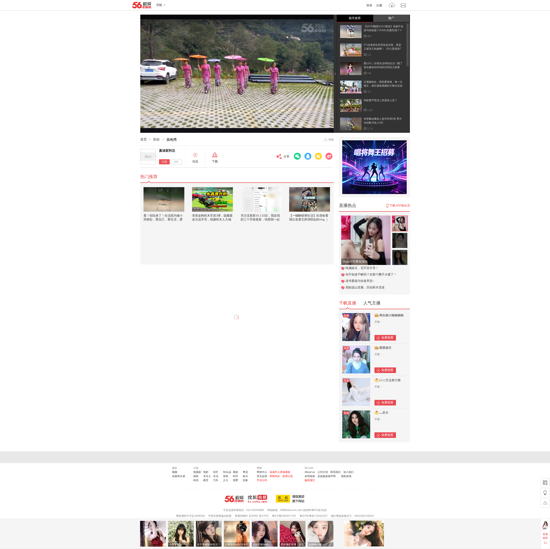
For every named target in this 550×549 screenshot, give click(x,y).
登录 (369, 5)
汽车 (215, 480)
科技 (196, 480)
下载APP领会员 (399, 205)
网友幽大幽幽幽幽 (391, 315)
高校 (235, 472)
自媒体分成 (178, 476)
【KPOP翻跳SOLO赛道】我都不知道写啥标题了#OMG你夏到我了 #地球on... (383, 30)
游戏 (225, 476)
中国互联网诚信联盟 (219, 515)
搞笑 (196, 476)
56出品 (227, 472)
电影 (205, 472)
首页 (143, 139)
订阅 (164, 161)
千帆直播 (347, 303)
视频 (174, 472)
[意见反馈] (545, 502)
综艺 (215, 472)
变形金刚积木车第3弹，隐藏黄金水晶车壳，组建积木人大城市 (212, 219)
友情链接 (310, 476)
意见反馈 (262, 476)
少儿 (225, 480)
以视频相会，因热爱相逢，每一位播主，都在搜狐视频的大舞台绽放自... (383, 85)
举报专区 (275, 476)
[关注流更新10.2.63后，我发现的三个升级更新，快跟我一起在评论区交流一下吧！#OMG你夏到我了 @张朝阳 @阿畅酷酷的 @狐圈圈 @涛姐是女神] (261, 199)
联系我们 (335, 472)
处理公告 (288, 476)
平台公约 (262, 480)
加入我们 (348, 472)
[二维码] (545, 482)
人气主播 (371, 303)
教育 (205, 480)
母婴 (235, 480)
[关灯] (545, 492)
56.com (141, 6)
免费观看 (387, 337)
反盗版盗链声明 (327, 476)
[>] (392, 6)
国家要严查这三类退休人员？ (380, 100)
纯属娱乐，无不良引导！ (362, 268)
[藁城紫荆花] (148, 156)
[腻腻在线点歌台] (366, 217)
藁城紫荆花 (167, 150)
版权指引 (310, 480)
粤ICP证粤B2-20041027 (313, 515)
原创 (156, 139)
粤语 (245, 472)
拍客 (245, 480)
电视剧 (197, 472)
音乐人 (207, 476)
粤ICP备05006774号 (284, 515)
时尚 (235, 476)
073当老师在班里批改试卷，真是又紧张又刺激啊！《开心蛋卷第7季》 (382, 48)
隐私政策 (346, 476)
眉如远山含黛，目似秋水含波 (365, 287)
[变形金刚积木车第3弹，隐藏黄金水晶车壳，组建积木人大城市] (212, 199)
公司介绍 (323, 472)
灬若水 (383, 412)
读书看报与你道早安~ (359, 281)
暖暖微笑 (385, 347)
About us (310, 472)
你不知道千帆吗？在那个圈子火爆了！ (371, 274)
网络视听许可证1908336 (190, 515)
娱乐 (245, 476)
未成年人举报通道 (280, 472)
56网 (234, 499)
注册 (379, 5)
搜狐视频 (260, 499)
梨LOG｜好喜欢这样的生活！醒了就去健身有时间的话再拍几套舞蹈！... (383, 67)
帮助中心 (262, 472)
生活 (215, 476)
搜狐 (291, 499)
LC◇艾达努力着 (390, 380)
